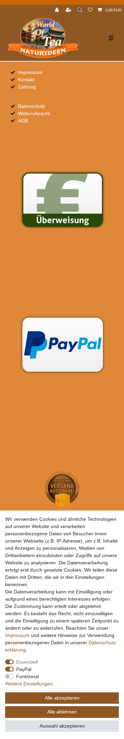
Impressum (30, 72)
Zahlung (27, 87)
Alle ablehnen (62, 711)
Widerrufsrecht (34, 113)
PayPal (23, 669)
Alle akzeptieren (62, 698)
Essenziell (27, 662)
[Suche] (80, 10)
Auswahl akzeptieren (62, 726)
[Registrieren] (69, 10)
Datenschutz (31, 106)
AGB (23, 120)
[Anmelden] (57, 10)
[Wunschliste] (90, 10)
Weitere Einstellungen (29, 683)
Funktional (27, 676)
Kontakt (26, 79)
